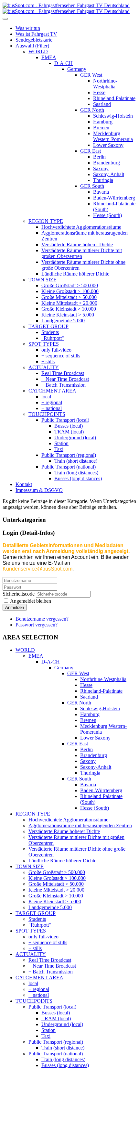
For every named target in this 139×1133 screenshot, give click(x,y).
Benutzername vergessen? (42, 619)
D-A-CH (50, 661)
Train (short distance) (62, 1047)
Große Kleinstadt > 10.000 (55, 895)
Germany (63, 667)
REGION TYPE (33, 814)
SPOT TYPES (31, 930)
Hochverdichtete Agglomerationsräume (68, 819)
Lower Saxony (95, 737)
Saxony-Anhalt (95, 767)
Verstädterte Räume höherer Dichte (64, 831)
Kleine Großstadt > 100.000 (57, 878)
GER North (79, 702)
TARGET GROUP (36, 913)
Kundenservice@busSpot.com (37, 569)
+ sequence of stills (47, 942)
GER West (78, 673)
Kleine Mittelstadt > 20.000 (56, 890)
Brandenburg (93, 755)
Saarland (89, 697)
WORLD (25, 650)
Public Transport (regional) (55, 1042)
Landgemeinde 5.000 (50, 907)
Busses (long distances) (65, 1065)
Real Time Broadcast (49, 960)
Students (37, 919)
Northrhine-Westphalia (103, 679)
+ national (38, 995)
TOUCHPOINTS (34, 1001)
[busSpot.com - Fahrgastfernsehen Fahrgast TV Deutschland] (66, 8)
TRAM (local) (56, 1018)
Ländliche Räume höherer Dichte (62, 860)
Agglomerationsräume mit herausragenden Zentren (80, 825)
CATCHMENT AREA (39, 977)
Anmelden (14, 607)
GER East (77, 743)
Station (48, 1030)
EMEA (35, 656)
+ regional (38, 989)
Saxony (88, 761)
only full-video (43, 936)
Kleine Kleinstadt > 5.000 (54, 901)
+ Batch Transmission (50, 971)
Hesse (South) (94, 808)
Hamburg (90, 714)
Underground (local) (62, 1024)
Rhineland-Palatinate (101, 691)
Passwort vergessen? (37, 624)
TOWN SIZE (30, 866)
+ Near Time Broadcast (52, 966)
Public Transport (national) (55, 1053)
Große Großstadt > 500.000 (56, 872)
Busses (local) (55, 1012)
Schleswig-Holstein (100, 708)
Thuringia (90, 773)
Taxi (45, 1036)
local (33, 983)
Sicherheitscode (19, 594)
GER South (79, 778)
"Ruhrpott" (39, 925)
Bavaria (88, 784)
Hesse (86, 685)
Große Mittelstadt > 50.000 (56, 884)
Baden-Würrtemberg (101, 790)
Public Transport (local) (52, 1007)
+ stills (35, 948)
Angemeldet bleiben (30, 601)
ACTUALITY (31, 954)
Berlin (86, 749)
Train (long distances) (63, 1059)
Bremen (88, 720)
